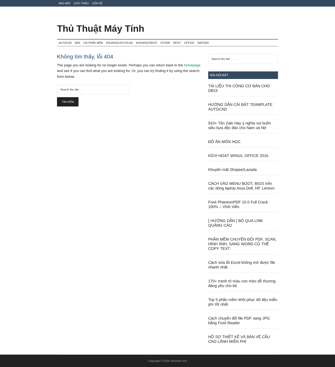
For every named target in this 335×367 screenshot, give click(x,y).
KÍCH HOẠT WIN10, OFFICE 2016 (238, 155)
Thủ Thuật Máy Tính (100, 28)
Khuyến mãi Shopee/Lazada (232, 169)
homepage (192, 65)
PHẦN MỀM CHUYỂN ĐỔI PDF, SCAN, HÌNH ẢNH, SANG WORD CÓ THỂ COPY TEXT (242, 244)
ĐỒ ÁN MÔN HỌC (224, 142)
